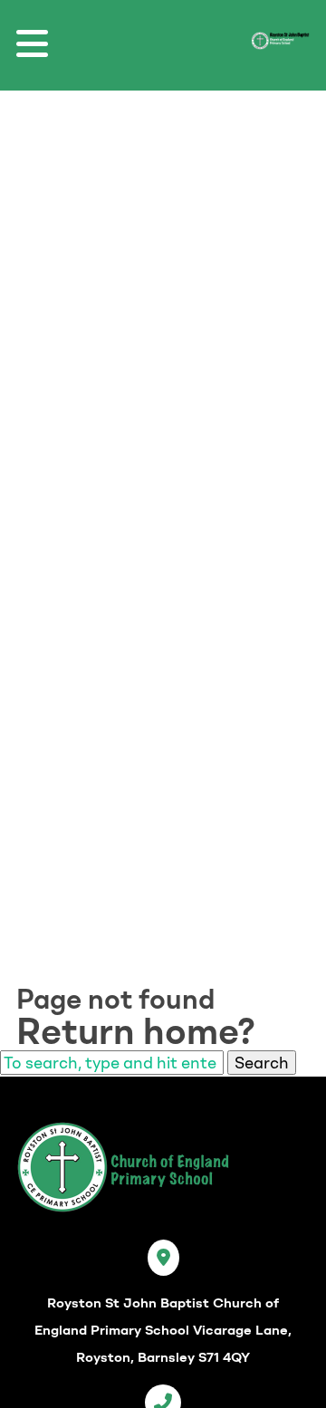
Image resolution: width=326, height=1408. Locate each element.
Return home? (135, 1031)
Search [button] (262, 1062)
